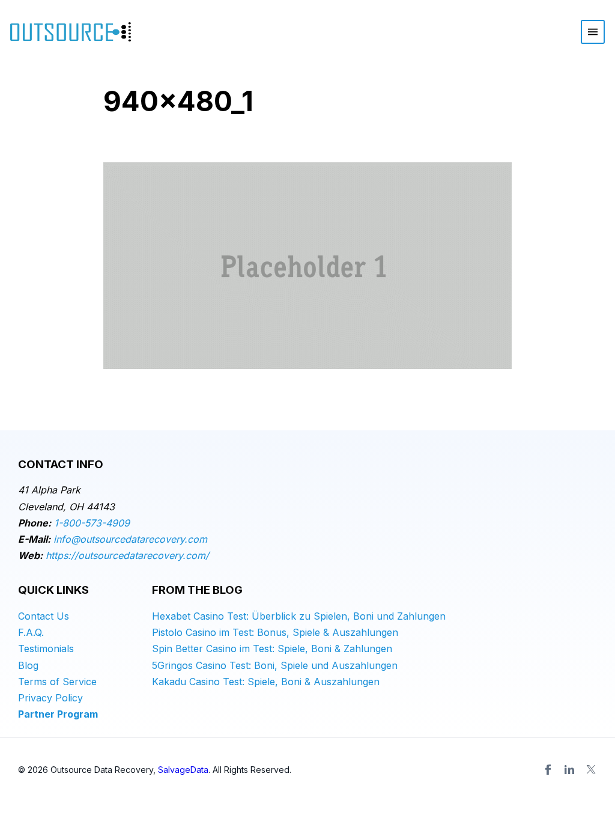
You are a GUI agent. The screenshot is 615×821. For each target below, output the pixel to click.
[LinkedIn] (569, 769)
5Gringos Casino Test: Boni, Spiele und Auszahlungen (275, 665)
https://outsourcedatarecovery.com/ (127, 555)
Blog (28, 665)
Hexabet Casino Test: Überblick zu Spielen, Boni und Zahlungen (299, 616)
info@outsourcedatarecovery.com (130, 539)
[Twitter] (591, 769)
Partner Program (58, 714)
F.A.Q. (31, 632)
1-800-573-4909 (92, 523)
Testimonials (46, 648)
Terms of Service (57, 682)
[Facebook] (548, 769)
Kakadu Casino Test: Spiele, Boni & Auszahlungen (266, 682)
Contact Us (43, 616)
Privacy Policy (50, 698)
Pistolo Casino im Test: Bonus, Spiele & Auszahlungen (275, 632)
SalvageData (183, 770)
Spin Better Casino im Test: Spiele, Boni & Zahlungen (272, 648)
